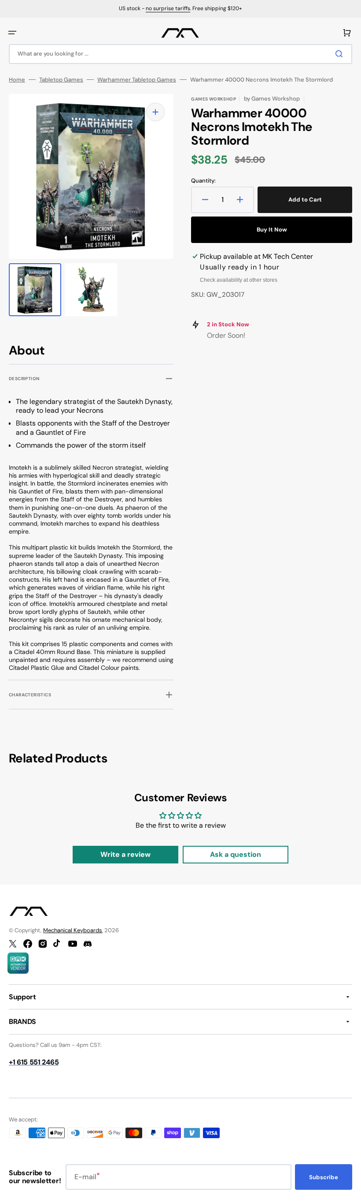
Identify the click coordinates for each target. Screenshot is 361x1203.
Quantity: (203, 180)
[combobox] (180, 54)
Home (17, 79)
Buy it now (272, 229)
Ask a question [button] (235, 854)
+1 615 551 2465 (34, 1062)
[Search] (340, 54)
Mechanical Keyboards (72, 930)
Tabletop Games (61, 79)
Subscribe (323, 1177)
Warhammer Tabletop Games (136, 79)
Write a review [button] (125, 854)
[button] (12, 32)
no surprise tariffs (168, 8)
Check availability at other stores (238, 280)
